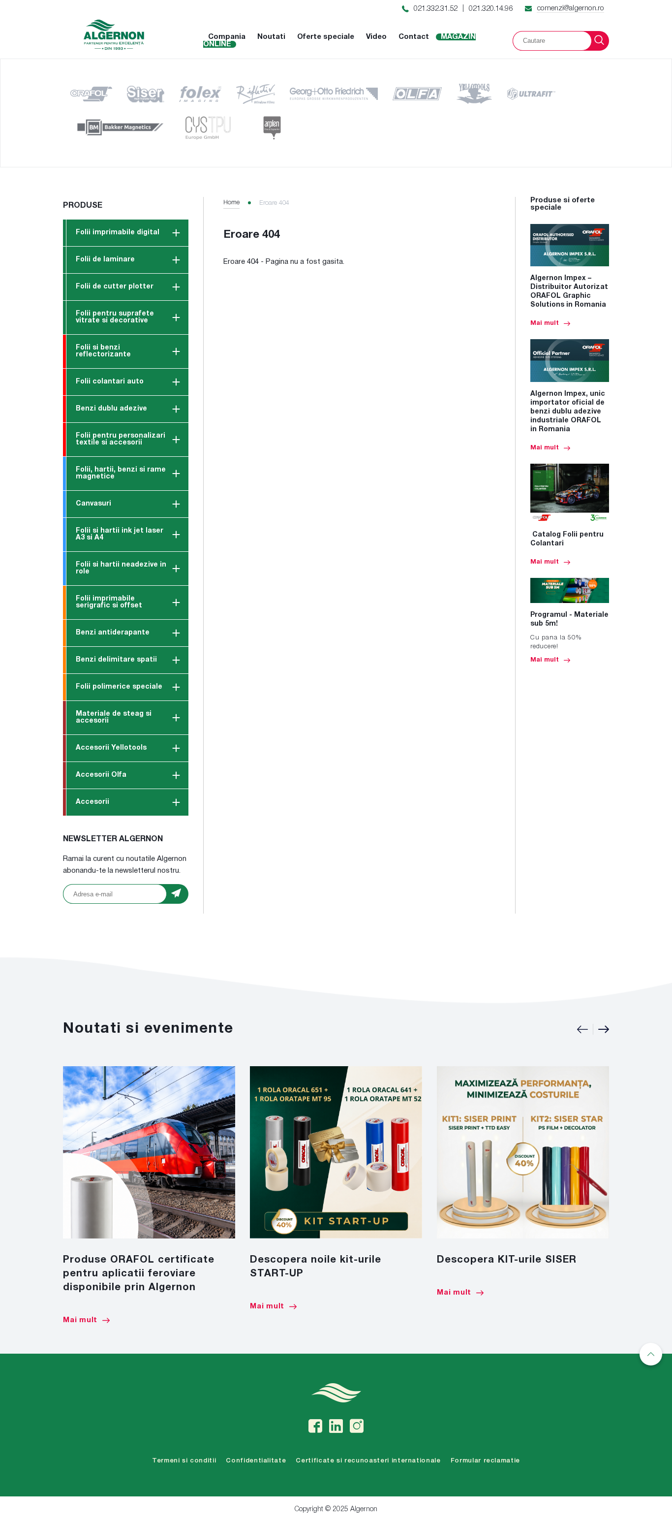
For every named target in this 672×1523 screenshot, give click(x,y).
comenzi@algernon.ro (570, 8)
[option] (149, 1195)
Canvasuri (93, 504)
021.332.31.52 (436, 8)
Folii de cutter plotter (114, 287)
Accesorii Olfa (101, 775)
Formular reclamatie (485, 1460)
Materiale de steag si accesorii (114, 717)
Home (231, 202)
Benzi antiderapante (113, 633)
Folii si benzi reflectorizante (103, 351)
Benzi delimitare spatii (116, 660)
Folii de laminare (105, 259)
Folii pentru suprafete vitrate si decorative (115, 317)
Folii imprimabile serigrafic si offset (109, 602)
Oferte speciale (325, 36)
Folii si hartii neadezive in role (121, 568)
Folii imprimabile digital (117, 232)
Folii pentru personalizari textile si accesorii (120, 439)
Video (376, 36)
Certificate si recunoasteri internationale (368, 1460)
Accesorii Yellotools (111, 748)
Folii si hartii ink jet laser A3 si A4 (119, 534)
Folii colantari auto (110, 382)
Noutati (271, 36)
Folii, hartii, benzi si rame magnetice (121, 473)
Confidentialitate (256, 1460)
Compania (226, 36)
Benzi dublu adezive (111, 409)
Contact (413, 36)
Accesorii (92, 802)
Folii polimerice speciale (119, 687)
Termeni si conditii (184, 1460)
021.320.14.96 (491, 8)
